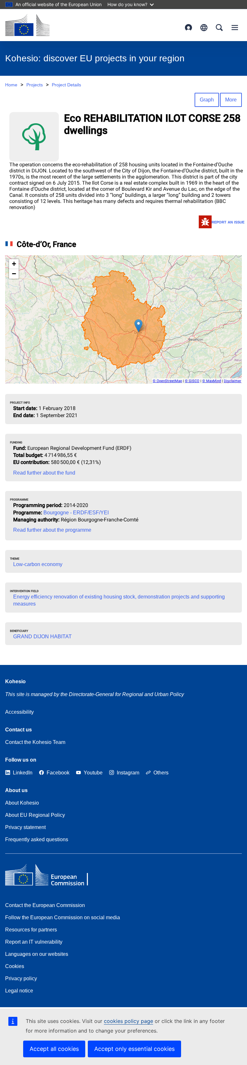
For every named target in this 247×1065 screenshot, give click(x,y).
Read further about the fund (44, 473)
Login (188, 28)
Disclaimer (232, 381)
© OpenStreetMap (167, 381)
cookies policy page (128, 1021)
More (231, 99)
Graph (207, 99)
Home (11, 84)
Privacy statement (25, 827)
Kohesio (15, 681)
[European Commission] (27, 25)
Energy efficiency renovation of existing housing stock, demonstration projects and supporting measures (119, 600)
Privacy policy (21, 978)
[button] (138, 325)
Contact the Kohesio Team (35, 742)
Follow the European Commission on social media (62, 917)
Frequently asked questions (36, 839)
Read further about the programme (52, 530)
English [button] (204, 28)
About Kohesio (22, 803)
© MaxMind (211, 381)
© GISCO (192, 381)
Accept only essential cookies (134, 1048)
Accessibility (19, 712)
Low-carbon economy (37, 564)
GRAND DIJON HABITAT (42, 636)
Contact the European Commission (45, 905)
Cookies (14, 966)
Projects (34, 84)
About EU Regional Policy (35, 815)
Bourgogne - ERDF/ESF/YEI (76, 512)
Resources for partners (31, 929)
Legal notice (19, 990)
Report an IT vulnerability (33, 942)
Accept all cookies (54, 1048)
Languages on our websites (36, 954)
